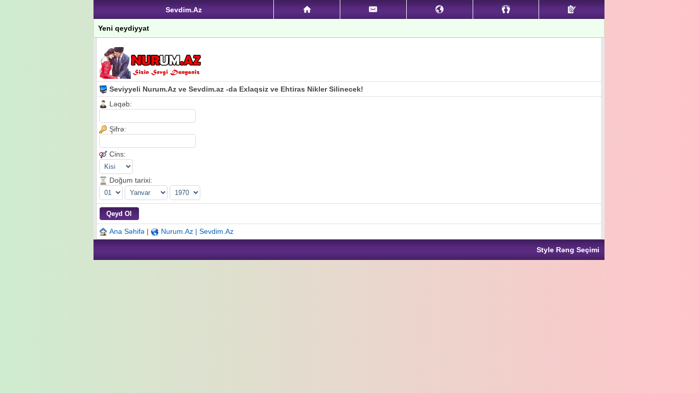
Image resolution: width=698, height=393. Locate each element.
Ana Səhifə (127, 231)
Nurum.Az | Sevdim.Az (197, 231)
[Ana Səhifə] (307, 10)
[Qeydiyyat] (571, 9)
